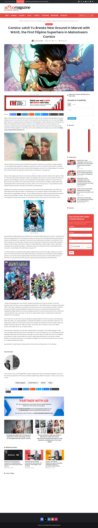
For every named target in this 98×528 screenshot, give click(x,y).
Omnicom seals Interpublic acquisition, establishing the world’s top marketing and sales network (13, 464)
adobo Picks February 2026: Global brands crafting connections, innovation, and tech (85, 191)
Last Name (72, 232)
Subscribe (55, 15)
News (6, 15)
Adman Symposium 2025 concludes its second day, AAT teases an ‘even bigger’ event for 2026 (33, 464)
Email (70, 238)
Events (29, 15)
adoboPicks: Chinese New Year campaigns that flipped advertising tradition (85, 199)
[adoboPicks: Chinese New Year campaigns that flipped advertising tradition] (71, 200)
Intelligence (45, 15)
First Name (72, 226)
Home (21, 21)
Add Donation (72, 118)
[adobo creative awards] (34, 103)
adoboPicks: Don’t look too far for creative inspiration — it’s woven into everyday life (85, 172)
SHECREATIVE (63, 15)
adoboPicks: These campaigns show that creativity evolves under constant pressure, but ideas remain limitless (85, 181)
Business (13, 15)
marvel (43, 383)
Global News (27, 21)
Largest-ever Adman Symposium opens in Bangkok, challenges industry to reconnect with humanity (54, 464)
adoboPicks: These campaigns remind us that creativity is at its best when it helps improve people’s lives (85, 164)
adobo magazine (20, 383)
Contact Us (40, 525)
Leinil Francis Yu (33, 383)
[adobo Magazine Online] (17, 8)
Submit (71, 252)
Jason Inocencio (37, 40)
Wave (50, 383)
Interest (36, 15)
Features (21, 15)
